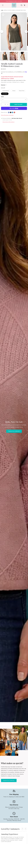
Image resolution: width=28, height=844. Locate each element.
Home (2, 10)
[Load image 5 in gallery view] (23, 56)
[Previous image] (1, 31)
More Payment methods (7, 115)
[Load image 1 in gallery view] (4, 56)
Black (14, 91)
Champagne (6, 91)
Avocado (4, 93)
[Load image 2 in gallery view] (14, 56)
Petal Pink (22, 91)
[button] (2, 5)
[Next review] (25, 828)
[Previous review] (22, 828)
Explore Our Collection (14, 431)
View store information (8, 122)
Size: (2, 96)
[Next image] (26, 31)
